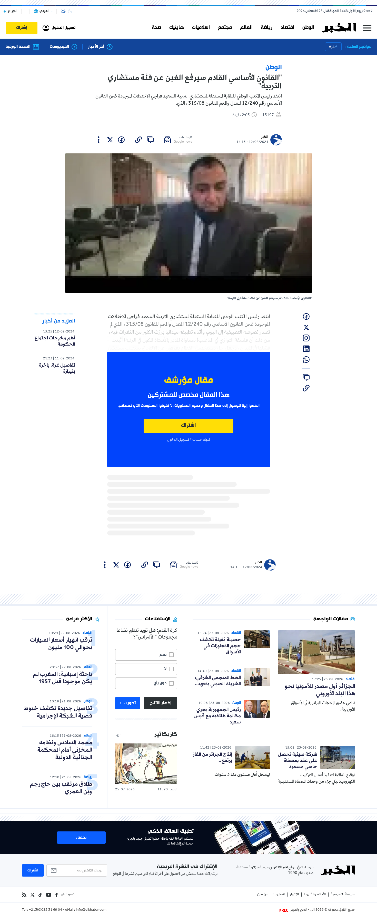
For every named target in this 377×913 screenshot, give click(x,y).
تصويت (130, 703)
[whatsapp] (306, 359)
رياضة (266, 28)
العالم (246, 28)
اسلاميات (201, 28)
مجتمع (225, 28)
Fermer (367, 28)
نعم (163, 654)
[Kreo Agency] (285, 910)
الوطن (308, 28)
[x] (110, 139)
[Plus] (98, 139)
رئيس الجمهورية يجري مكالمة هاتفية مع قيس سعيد (217, 715)
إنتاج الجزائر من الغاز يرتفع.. (212, 757)
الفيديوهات (59, 47)
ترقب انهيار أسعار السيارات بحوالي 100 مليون (61, 644)
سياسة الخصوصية (342, 895)
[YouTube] (48, 894)
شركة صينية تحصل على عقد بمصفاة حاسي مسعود (297, 760)
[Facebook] (56, 894)
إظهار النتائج (160, 703)
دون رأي (160, 683)
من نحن (262, 895)
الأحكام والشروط (315, 895)
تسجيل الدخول (178, 440)
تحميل (81, 837)
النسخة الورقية (18, 47)
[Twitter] (32, 894)
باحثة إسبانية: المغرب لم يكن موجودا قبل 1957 (62, 678)
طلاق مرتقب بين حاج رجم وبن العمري (61, 788)
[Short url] (138, 139)
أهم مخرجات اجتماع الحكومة (55, 341)
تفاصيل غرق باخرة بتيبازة (57, 368)
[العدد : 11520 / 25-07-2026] (146, 763)
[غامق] (70, 11)
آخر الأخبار (96, 47)
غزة (332, 46)
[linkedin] (306, 349)
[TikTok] (40, 894)
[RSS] (24, 894)
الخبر (264, 137)
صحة (156, 28)
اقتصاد (287, 28)
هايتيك (176, 28)
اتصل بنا (279, 895)
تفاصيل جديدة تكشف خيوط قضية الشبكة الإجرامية (58, 712)
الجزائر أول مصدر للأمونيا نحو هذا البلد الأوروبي (320, 690)
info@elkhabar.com (91, 910)
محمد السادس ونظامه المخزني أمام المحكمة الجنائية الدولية (64, 750)
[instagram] (306, 338)
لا (165, 668)
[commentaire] (150, 139)
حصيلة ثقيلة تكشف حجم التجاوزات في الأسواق (220, 645)
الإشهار (294, 895)
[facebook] (121, 139)
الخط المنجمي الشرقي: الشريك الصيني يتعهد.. (218, 680)
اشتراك (188, 425)
